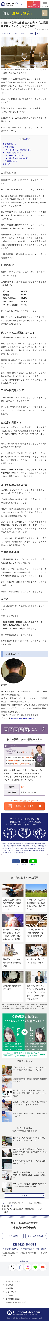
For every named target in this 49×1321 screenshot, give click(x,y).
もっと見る (24, 1195)
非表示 (27, 139)
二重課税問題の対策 (12, 152)
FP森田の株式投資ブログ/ (22, 718)
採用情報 (9, 1288)
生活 (31, 34)
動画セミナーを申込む (26, 806)
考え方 (39, 34)
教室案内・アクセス (14, 1281)
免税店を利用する (15, 155)
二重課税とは (9, 144)
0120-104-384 (27, 1244)
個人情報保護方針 (13, 1299)
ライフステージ (20, 34)
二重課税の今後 (10, 161)
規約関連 (9, 1295)
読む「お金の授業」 (36, 1203)
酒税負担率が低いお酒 (17, 158)
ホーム (3, 1203)
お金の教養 (6, 34)
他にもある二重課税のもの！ (19, 149)
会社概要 (9, 1285)
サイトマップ (11, 1292)
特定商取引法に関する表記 (16, 1302)
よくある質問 (12, 1236)
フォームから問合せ (36, 1236)
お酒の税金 (8, 147)
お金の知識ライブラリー (16, 1203)
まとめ (6, 164)
